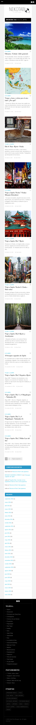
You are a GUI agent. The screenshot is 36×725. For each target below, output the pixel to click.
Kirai (8, 638)
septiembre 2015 (9, 499)
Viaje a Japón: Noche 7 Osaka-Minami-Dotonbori (16, 193)
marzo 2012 (8, 509)
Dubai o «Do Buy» (11, 678)
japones (14, 703)
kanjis (26, 703)
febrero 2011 (8, 550)
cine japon (9, 695)
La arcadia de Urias (12, 640)
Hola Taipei (9, 626)
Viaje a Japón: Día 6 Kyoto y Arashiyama (15, 335)
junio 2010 (7, 577)
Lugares (8, 51)
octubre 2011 (8, 522)
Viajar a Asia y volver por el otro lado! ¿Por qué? (16, 99)
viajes (8, 709)
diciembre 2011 (8, 519)
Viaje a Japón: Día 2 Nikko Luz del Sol (17, 439)
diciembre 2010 (9, 557)
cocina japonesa (11, 698)
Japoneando (10, 635)
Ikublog (8, 628)
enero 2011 (7, 553)
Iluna (8, 630)
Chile (20, 692)
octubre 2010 (8, 563)
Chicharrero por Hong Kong (13, 614)
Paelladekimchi (11, 652)
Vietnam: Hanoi (11, 683)
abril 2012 (7, 505)
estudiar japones (11, 701)
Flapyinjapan (10, 623)
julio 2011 (7, 533)
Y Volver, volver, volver (12, 673)
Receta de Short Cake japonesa (20, 471)
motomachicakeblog (12, 642)
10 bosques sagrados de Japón (15, 355)
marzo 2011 (8, 546)
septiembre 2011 (9, 526)
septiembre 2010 (9, 567)
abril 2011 (7, 543)
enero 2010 (7, 594)
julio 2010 (7, 574)
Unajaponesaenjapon (12, 664)
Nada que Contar (11, 645)
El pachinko (10, 621)
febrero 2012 (8, 512)
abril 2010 (7, 584)
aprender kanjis (11, 692)
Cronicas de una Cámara (13, 619)
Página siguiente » (16, 458)
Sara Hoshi (18, 63)
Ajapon (8, 609)
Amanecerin (10, 612)
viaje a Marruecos (22, 706)
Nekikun (9, 647)
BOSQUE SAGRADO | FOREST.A (13, 475)
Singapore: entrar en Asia (13, 675)
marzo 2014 (8, 502)
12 (30, 331)
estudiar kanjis (24, 701)
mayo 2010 (7, 581)
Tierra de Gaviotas (11, 656)
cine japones (19, 695)
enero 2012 (7, 516)
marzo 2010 (8, 587)
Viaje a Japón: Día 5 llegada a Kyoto (18, 375)
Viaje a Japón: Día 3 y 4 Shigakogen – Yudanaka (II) (18, 396)
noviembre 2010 (9, 560)
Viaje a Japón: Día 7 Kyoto (14, 241)
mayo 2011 (7, 540)
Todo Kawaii (10, 659)
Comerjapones (10, 616)
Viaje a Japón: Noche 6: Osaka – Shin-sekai (16, 288)
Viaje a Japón (9, 144)
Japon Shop (10, 633)
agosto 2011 (8, 529)
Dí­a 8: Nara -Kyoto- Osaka (14, 146)
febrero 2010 (8, 591)
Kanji (21, 703)
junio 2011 (7, 536)
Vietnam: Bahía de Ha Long (14, 680)
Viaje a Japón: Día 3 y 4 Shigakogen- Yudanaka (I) (14, 417)
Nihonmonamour (11, 649)
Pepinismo (9, 654)
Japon (8, 703)
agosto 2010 (8, 570)
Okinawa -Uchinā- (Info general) (16, 54)
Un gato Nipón (10, 661)
